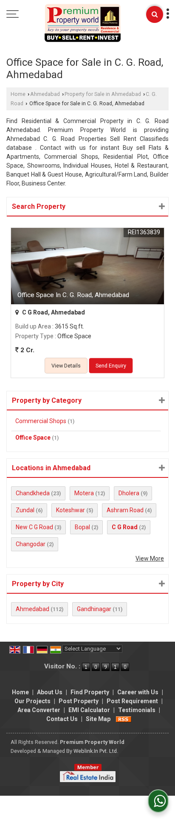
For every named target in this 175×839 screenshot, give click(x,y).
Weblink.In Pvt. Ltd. (95, 751)
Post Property (79, 701)
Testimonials (136, 710)
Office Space (33, 437)
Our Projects (32, 701)
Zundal (25, 510)
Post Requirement (132, 701)
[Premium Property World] (83, 23)
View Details (66, 365)
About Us (49, 692)
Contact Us (62, 719)
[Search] (154, 14)
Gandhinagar (94, 609)
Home (18, 94)
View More (149, 558)
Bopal (82, 527)
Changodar (30, 544)
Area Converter (38, 710)
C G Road (125, 527)
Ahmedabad (45, 94)
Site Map (98, 719)
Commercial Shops (40, 421)
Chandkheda (33, 493)
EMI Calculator (89, 710)
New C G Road (34, 527)
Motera (84, 493)
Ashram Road (125, 510)
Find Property (90, 692)
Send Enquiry (111, 365)
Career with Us (137, 692)
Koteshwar (70, 510)
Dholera (129, 493)
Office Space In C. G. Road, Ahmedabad (73, 295)
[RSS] (123, 719)
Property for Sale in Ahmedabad (103, 94)
